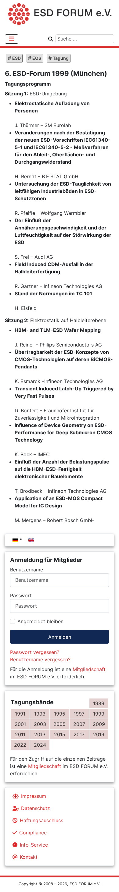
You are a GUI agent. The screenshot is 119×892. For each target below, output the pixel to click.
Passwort (21, 595)
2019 (98, 734)
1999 (98, 714)
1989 (98, 703)
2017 (79, 734)
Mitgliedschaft (89, 669)
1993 (39, 714)
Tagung (60, 58)
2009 (99, 724)
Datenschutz (35, 808)
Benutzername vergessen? (40, 659)
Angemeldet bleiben (40, 621)
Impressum (33, 796)
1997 (79, 714)
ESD (16, 58)
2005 (59, 724)
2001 (20, 724)
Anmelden (59, 637)
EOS (36, 58)
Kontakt (29, 857)
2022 (20, 745)
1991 (20, 714)
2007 (79, 724)
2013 (39, 734)
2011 (20, 734)
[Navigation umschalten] (11, 39)
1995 (59, 714)
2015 (59, 734)
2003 (40, 724)
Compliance (33, 833)
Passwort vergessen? (34, 652)
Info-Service (34, 845)
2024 (40, 745)
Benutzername (26, 570)
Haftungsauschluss (41, 820)
